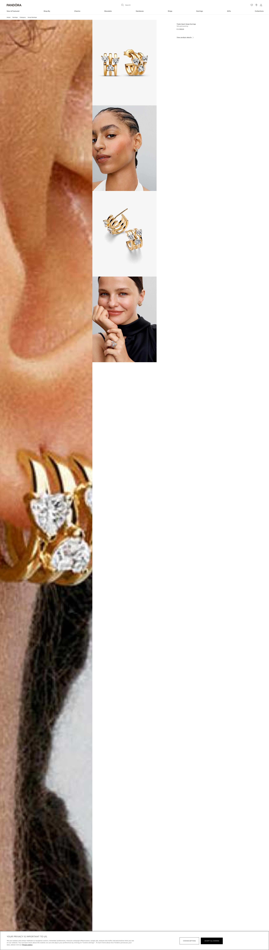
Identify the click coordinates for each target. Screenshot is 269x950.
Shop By (47, 11)
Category (23, 17)
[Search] (122, 5)
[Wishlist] (251, 5)
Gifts (229, 11)
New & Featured (13, 11)
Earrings (199, 11)
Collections (259, 11)
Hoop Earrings (32, 17)
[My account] (261, 5)
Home (8, 17)
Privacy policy (27, 944)
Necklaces (140, 11)
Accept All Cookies (211, 941)
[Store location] (256, 5)
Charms (77, 11)
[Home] (14, 5)
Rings (170, 11)
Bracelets (108, 11)
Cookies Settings (189, 941)
